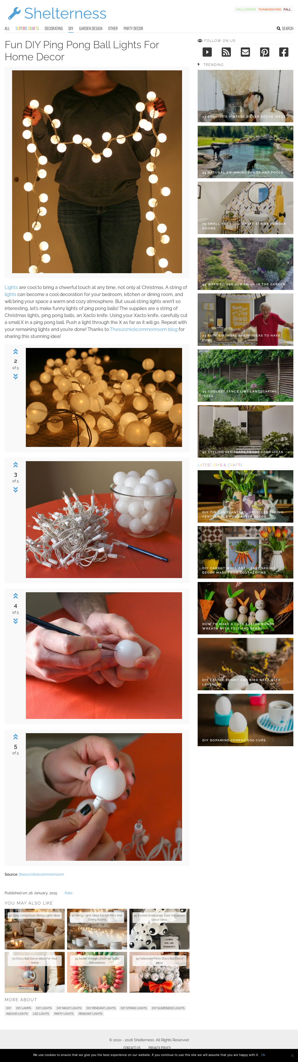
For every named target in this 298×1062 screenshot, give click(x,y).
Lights (11, 287)
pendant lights (90, 1013)
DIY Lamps (23, 1008)
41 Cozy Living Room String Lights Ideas (34, 915)
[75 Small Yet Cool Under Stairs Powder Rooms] (245, 208)
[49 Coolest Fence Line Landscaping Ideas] (245, 375)
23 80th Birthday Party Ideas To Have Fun (241, 338)
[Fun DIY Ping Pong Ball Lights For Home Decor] (97, 272)
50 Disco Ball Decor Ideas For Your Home (34, 960)
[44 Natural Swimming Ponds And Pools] (245, 152)
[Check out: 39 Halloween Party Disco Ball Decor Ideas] (159, 972)
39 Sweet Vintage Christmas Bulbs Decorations (97, 960)
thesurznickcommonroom (41, 874)
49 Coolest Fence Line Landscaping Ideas (239, 394)
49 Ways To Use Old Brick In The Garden (244, 284)
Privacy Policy (160, 1048)
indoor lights (17, 1013)
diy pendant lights (101, 1008)
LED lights (41, 1013)
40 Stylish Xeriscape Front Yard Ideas (242, 452)
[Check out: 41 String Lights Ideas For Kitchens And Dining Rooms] (97, 929)
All (7, 28)
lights (10, 294)
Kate (68, 893)
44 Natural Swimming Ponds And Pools (243, 172)
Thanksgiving (269, 9)
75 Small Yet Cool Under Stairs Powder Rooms (244, 226)
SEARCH (287, 28)
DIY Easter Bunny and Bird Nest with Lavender (241, 682)
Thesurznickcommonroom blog (143, 329)
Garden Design (90, 28)
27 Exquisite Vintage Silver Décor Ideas (244, 116)
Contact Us (131, 1048)
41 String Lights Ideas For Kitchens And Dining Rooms (97, 917)
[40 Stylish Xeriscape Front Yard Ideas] (245, 431)
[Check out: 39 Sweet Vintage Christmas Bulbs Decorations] (97, 972)
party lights (63, 1013)
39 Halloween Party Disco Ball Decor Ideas (159, 960)
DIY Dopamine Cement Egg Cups (234, 740)
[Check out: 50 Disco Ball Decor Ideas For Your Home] (35, 972)
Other (113, 28)
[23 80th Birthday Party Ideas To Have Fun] (245, 319)
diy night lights (69, 1008)
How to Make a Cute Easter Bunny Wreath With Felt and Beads (238, 626)
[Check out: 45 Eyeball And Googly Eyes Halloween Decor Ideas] (159, 929)
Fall (287, 9)
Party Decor (133, 28)
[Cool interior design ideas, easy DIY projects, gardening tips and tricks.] (57, 22)
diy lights (43, 1008)
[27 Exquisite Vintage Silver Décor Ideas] (245, 96)
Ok (263, 1055)
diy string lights (134, 1008)
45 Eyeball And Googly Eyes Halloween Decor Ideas (159, 917)
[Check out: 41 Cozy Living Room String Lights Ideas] (35, 929)
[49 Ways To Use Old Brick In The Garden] (245, 264)
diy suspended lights (168, 1008)
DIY (70, 28)
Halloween (246, 9)
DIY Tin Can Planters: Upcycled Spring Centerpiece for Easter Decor (243, 515)
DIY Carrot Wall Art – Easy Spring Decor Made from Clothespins (238, 570)
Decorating (54, 28)
